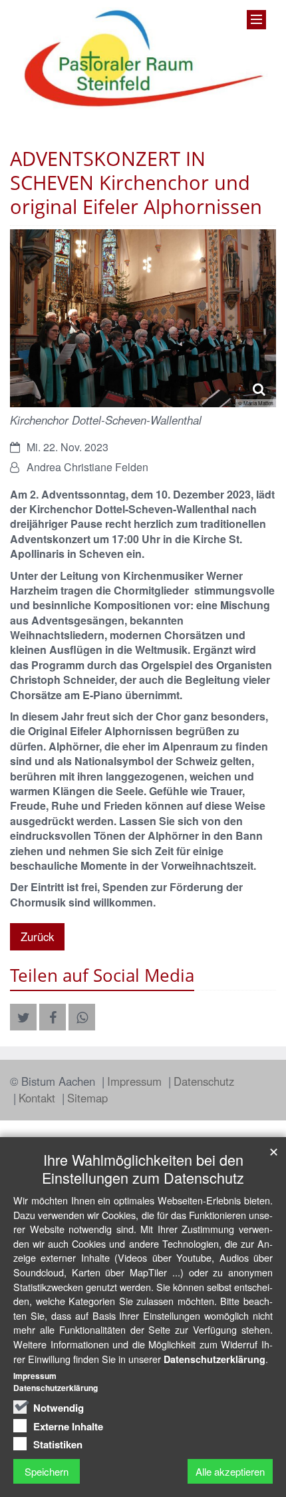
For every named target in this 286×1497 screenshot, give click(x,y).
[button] (23, 1017)
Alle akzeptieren (230, 1471)
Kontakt (39, 1098)
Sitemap (87, 1098)
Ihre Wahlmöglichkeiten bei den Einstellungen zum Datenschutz (143, 1168)
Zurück (37, 936)
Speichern (47, 1471)
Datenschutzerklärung (214, 1359)
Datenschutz (204, 1081)
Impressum (136, 1081)
